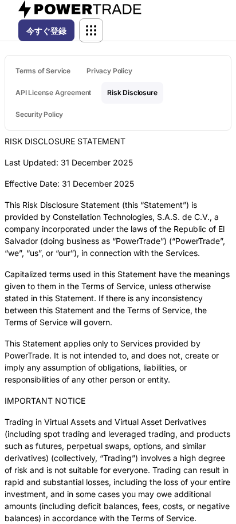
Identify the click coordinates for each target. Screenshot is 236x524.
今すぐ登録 (46, 31)
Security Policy (39, 114)
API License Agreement (53, 92)
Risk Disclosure (132, 92)
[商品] (91, 30)
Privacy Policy (109, 70)
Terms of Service (42, 70)
